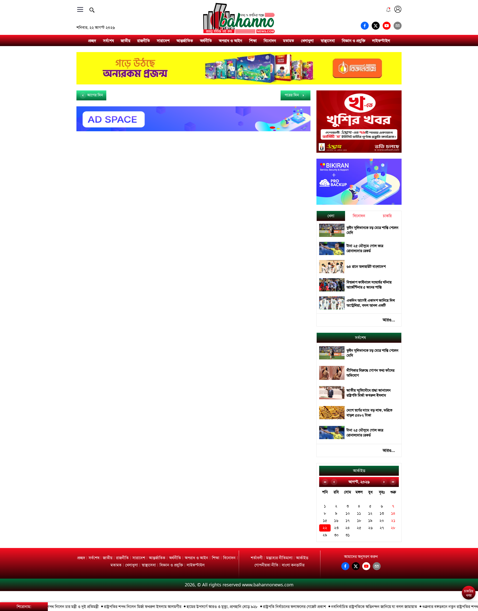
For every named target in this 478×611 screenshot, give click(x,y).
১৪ (393, 513)
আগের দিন (94, 95)
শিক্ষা (253, 40)
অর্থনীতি (206, 40)
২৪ (347, 528)
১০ (348, 513)
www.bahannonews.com (268, 585)
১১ (359, 513)
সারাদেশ (163, 40)
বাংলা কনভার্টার (293, 565)
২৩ (336, 528)
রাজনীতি (143, 40)
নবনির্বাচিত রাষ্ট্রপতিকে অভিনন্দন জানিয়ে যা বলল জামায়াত (364, 606)
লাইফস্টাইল (381, 40)
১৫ (325, 521)
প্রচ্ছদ (92, 40)
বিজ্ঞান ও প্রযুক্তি (353, 40)
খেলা (330, 215)
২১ (393, 521)
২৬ (370, 528)
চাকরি (387, 215)
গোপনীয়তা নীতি (266, 565)
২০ (381, 521)
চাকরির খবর (468, 593)
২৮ (393, 528)
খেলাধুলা (307, 40)
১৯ (370, 521)
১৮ (359, 521)
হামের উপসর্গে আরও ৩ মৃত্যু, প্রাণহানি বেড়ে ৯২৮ (212, 606)
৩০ (336, 535)
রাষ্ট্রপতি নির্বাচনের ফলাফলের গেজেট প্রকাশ (284, 606)
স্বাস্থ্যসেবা (328, 40)
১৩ (382, 513)
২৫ (359, 528)
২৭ (382, 528)
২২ (325, 528)
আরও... (389, 320)
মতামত (288, 40)
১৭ (348, 521)
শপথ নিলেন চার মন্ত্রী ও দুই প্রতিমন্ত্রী (63, 606)
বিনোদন (270, 40)
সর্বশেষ (108, 40)
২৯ (325, 535)
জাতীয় (125, 40)
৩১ (348, 535)
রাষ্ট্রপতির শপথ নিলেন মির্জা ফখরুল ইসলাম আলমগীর (132, 606)
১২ (370, 513)
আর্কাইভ (359, 470)
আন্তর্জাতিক (185, 40)
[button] (468, 579)
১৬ (336, 521)
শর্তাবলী (257, 557)
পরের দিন (292, 95)
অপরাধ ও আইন (230, 40)
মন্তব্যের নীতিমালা (279, 557)
